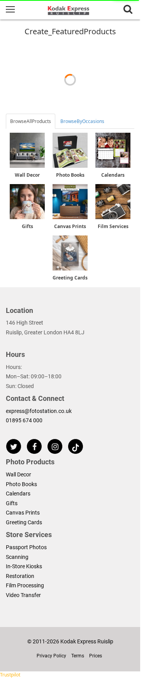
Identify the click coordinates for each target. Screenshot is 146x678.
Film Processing (25, 585)
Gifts (12, 503)
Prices (95, 656)
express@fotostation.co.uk (39, 411)
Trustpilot (10, 674)
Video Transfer (23, 595)
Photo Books (21, 484)
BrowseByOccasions (82, 121)
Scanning (17, 557)
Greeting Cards (24, 522)
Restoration (20, 576)
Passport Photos (26, 547)
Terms (77, 656)
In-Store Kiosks (24, 566)
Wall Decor (18, 474)
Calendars (18, 493)
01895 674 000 (24, 420)
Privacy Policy (51, 656)
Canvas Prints (23, 512)
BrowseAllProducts (30, 121)
